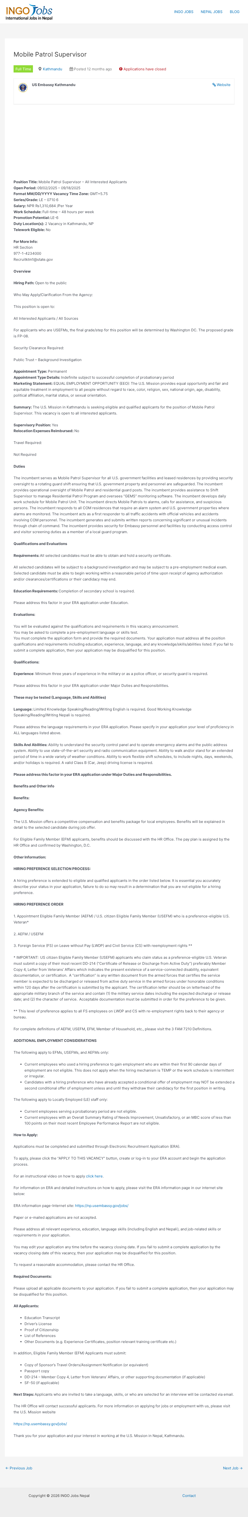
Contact (189, 1495)
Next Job (233, 1468)
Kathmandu (52, 69)
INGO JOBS (184, 11)
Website (224, 84)
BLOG (235, 11)
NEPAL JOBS (212, 11)
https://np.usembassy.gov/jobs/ (101, 1205)
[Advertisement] (124, 145)
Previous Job (18, 1468)
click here (94, 1176)
